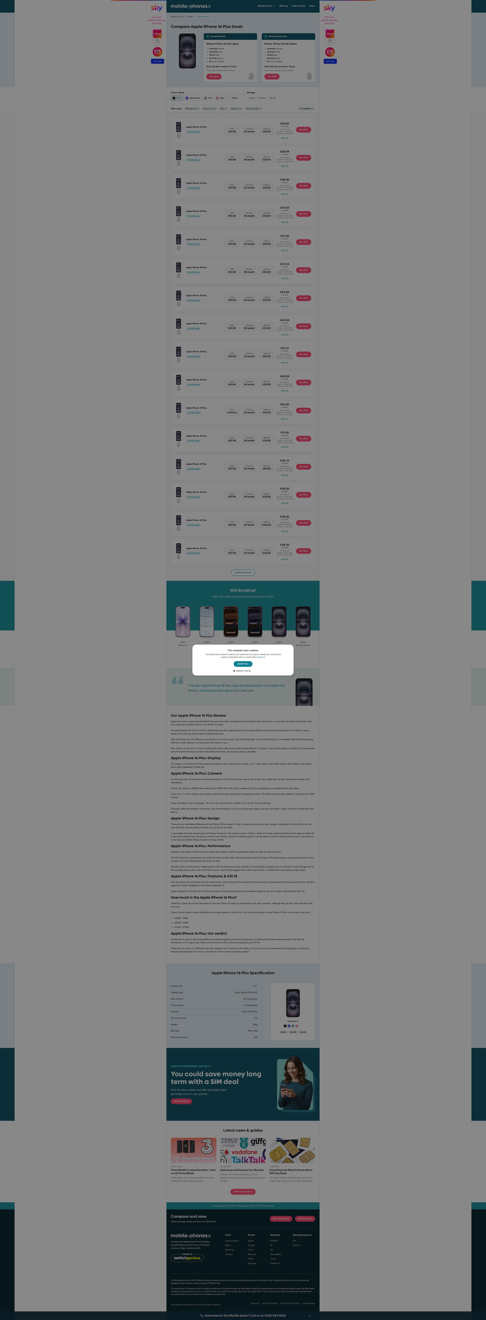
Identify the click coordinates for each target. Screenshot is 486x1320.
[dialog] (243, 660)
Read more (261, 657)
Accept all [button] (243, 664)
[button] (243, 670)
